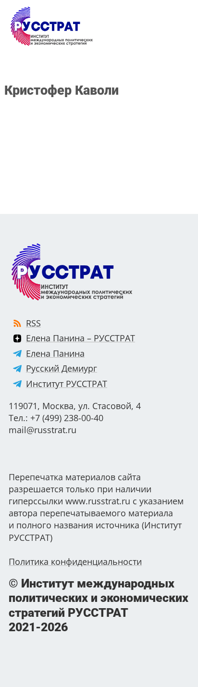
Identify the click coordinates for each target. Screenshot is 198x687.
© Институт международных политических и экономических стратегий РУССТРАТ (98, 605)
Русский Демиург (61, 368)
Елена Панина (55, 353)
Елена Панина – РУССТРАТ (80, 338)
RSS (33, 323)
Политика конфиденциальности (75, 561)
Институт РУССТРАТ (66, 383)
